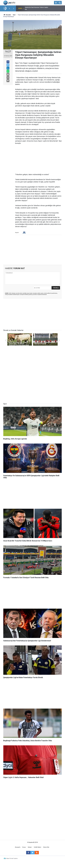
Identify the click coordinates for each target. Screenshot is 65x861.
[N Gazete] (9, 2)
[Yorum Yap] (8, 80)
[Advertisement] (38, 159)
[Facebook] (8, 61)
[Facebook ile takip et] (28, 852)
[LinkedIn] (8, 68)
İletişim (30, 847)
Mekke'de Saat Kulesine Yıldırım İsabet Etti (36, 8)
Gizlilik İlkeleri (37, 847)
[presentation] (9, 8)
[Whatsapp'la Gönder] (8, 71)
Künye (24, 847)
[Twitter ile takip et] (32, 852)
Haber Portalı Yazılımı (12, 858)
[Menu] (55, 2)
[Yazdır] (8, 77)
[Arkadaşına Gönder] (8, 74)
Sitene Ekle (46, 847)
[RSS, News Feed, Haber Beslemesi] (37, 852)
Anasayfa (17, 847)
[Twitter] (8, 65)
